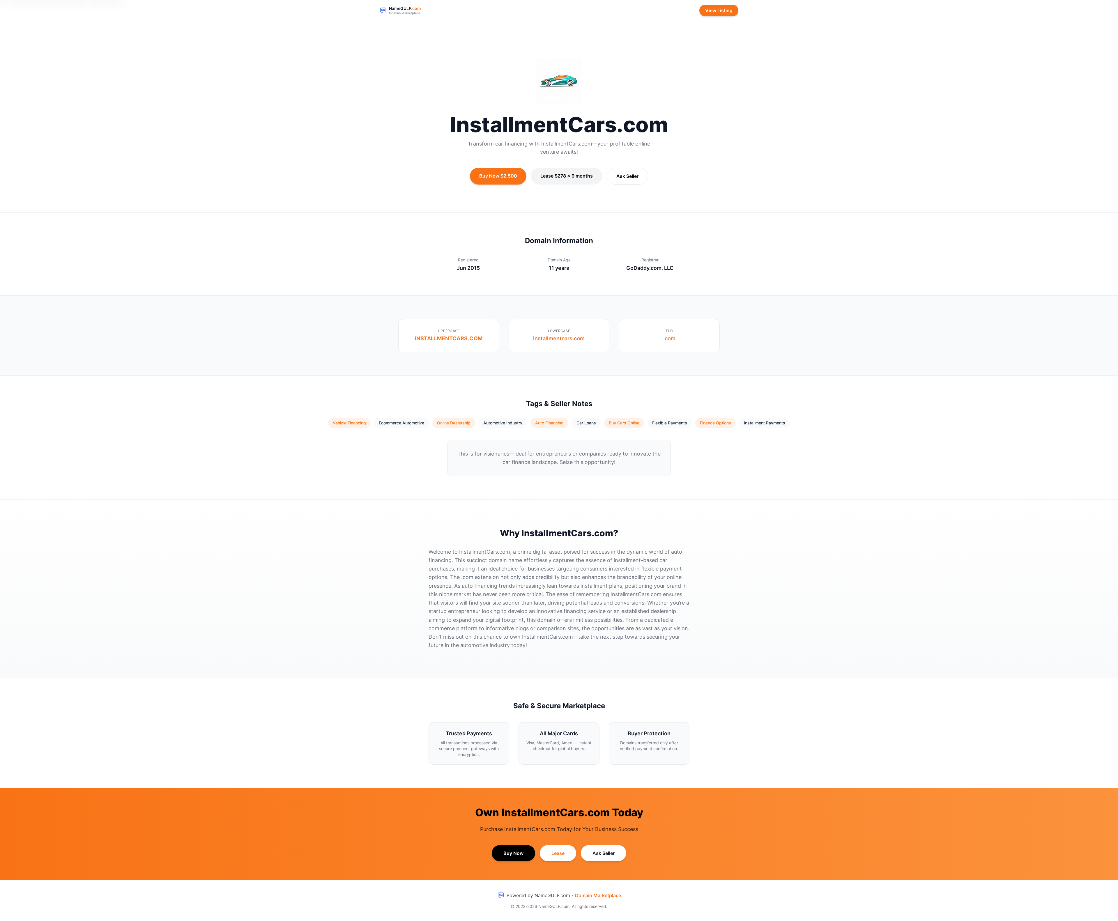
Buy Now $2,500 (498, 176)
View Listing (719, 10)
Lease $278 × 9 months (566, 176)
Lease (558, 853)
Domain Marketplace (598, 895)
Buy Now (513, 853)
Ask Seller (627, 176)
